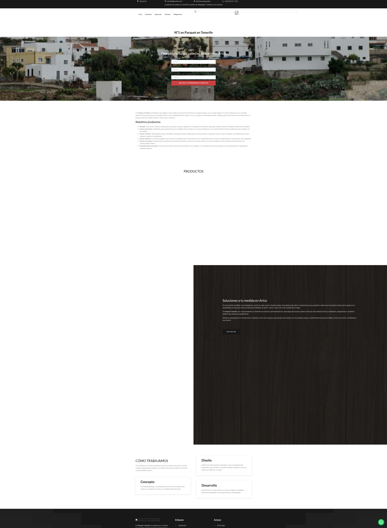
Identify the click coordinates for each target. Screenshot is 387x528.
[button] (381, 522)
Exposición (158, 14)
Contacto (168, 14)
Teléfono (174, 66)
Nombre (174, 58)
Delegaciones (178, 14)
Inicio (140, 14)
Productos (148, 14)
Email (173, 74)
